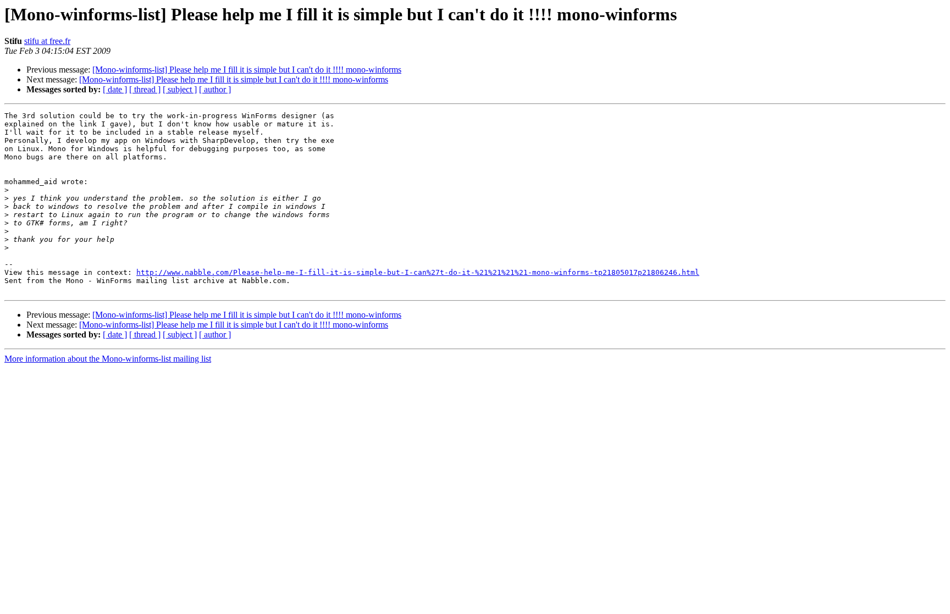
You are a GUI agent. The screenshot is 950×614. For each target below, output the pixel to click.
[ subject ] (180, 89)
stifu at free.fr (47, 41)
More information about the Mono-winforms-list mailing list (107, 358)
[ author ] (215, 89)
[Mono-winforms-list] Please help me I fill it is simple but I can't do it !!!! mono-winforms (246, 69)
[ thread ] (145, 89)
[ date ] (115, 89)
